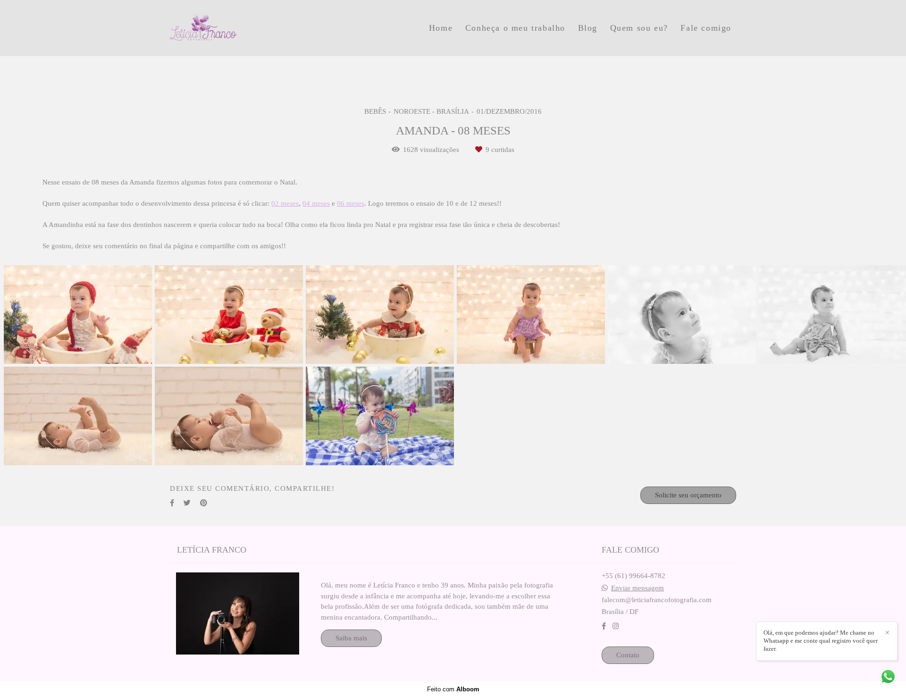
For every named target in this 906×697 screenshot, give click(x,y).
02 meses (285, 203)
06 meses (350, 203)
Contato (627, 655)
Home (441, 28)
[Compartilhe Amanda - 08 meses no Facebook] (172, 503)
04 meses (316, 203)
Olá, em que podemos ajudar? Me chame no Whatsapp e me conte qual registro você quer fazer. (820, 640)
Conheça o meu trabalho (515, 28)
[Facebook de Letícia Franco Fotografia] (604, 626)
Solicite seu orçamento (688, 495)
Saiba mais (351, 638)
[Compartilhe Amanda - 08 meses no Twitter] (187, 503)
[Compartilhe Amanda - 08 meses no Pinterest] (203, 503)
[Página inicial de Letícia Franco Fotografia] (236, 28)
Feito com (453, 689)
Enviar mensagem (637, 588)
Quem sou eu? (639, 28)
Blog (587, 28)
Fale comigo (705, 28)
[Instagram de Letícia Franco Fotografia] (615, 626)
